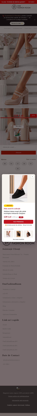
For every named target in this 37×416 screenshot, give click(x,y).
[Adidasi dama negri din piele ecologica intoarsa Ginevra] (18, 233)
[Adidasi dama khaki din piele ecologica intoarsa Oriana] (8, 233)
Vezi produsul (18, 221)
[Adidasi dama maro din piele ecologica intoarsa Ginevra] (28, 233)
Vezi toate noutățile (18, 239)
